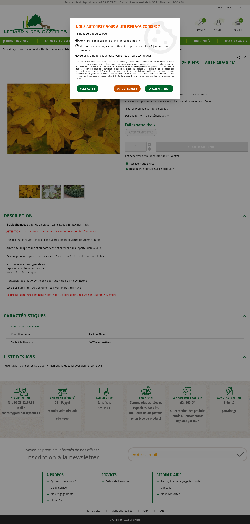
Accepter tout (160, 89)
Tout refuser (128, 89)
